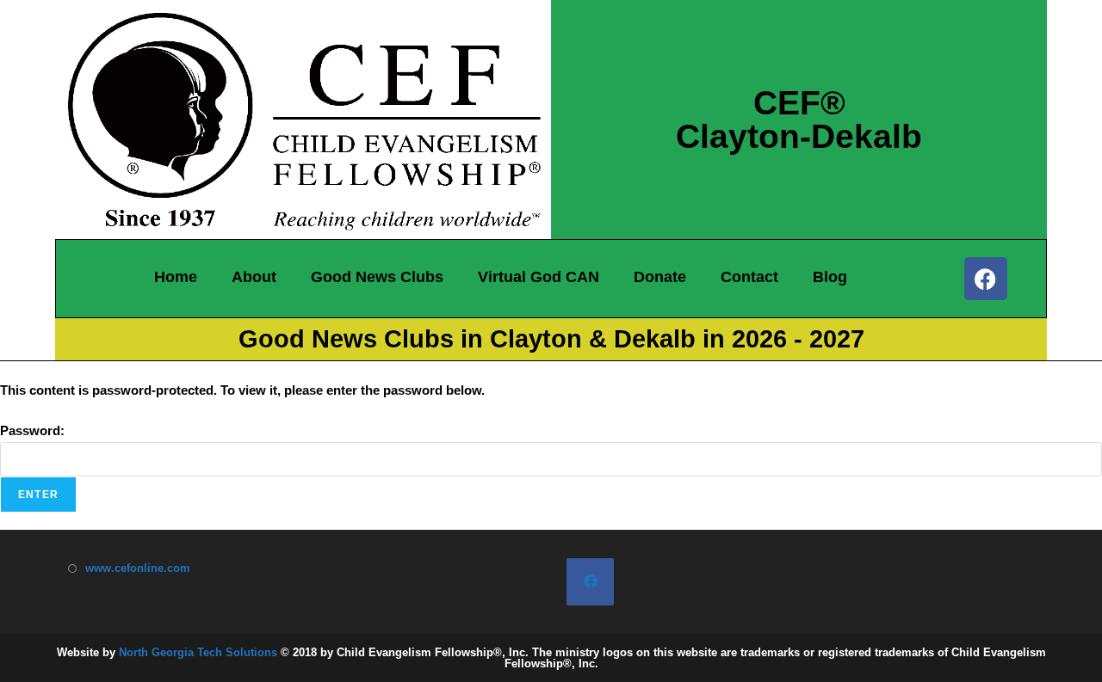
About (254, 277)
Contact (749, 277)
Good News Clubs (377, 277)
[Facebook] (985, 278)
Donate (660, 277)
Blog (830, 277)
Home (175, 277)
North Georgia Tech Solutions (198, 652)
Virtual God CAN (538, 277)
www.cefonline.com (137, 568)
